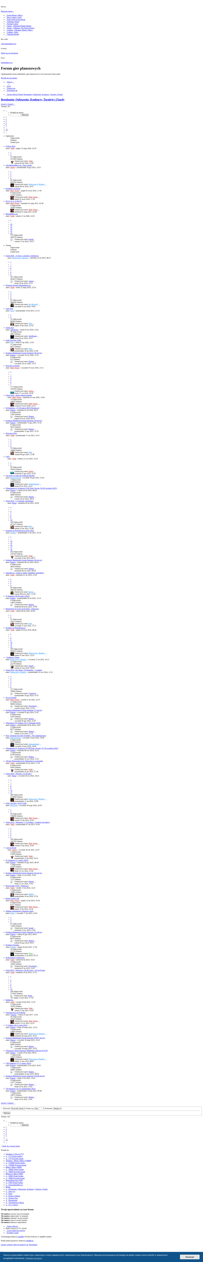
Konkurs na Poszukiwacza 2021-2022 (20, 531)
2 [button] (6, 119)
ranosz (31, 281)
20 (11, 225)
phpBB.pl (29, 1241)
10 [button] (7, 130)
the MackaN (33, 304)
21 (11, 227)
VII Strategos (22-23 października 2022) (21, 1089)
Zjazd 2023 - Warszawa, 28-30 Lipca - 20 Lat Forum (25, 970)
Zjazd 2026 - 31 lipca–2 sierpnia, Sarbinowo (22, 256)
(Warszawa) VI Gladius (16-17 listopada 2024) (23, 723)
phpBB (20, 1237)
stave (12, 311)
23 (11, 231)
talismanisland (15, 478)
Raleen (13, 355)
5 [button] (6, 126)
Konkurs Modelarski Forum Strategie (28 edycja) (24, 560)
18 (11, 550)
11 (11, 645)
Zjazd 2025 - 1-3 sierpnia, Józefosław (19, 501)
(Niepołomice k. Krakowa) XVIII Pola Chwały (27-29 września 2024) (32, 748)
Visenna (13, 1015)
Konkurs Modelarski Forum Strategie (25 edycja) (24, 932)
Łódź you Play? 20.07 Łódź (16, 803)
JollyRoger (14, 330)
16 (11, 545)
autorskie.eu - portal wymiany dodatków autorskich (25, 573)
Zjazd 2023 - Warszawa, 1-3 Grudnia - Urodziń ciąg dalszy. (28, 822)
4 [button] (6, 123)
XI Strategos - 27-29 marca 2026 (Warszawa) (22, 408)
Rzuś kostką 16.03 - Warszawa (17, 886)
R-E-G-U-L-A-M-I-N (14, 201)
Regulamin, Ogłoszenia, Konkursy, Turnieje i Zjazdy (32, 99)
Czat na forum (11, 848)
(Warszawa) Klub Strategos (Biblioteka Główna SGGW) (27, 1051)
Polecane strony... (7, 11)
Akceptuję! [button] (189, 1257)
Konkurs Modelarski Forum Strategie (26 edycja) (24, 873)
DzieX (31, 666)
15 (11, 543)
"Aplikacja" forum (12, 657)
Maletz (31, 894)
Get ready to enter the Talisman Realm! (20, 476)
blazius (31, 592)
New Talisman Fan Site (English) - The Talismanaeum (26, 736)
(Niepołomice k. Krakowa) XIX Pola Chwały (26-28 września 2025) (31, 488)
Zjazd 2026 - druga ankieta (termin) (19, 395)
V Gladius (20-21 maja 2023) (16, 1025)
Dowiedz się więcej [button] (34, 1258)
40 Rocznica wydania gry (15, 958)
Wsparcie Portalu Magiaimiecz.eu (18, 285)
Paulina (13, 533)
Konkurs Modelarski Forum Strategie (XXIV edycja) (25, 1038)
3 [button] (6, 121)
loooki (31, 239)
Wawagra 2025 (11, 433)
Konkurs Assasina (12, 945)
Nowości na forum (13, 366)
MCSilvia (14, 805)
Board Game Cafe (12, 898)
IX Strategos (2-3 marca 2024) (17, 860)
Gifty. (8, 457)
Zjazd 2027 (10, 328)
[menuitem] (8, 86)
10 (11, 520)
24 (11, 233)
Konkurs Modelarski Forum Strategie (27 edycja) (24, 710)
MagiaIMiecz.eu (12, 214)
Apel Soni (9, 309)
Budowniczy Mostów (37, 184)
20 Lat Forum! (11, 698)
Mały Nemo (14, 191)
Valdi (12, 148)
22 (11, 229)
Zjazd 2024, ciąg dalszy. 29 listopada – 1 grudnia (24, 670)
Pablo (12, 913)
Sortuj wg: (30, 1108)
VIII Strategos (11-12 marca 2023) (18, 1063)
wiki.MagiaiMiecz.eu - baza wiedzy (19, 165)
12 (11, 647)
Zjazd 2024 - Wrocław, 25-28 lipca (18, 774)
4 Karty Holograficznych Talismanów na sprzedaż (24, 761)
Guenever (32, 693)
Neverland (32, 706)
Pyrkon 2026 (10, 146)
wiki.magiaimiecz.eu (8, 44)
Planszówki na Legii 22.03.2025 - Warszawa (22, 609)
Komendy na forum (13, 189)
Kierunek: (49, 1108)
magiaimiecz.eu (6, 63)
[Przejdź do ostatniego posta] (33, 161)
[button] (6, 110)
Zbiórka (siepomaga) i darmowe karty (20, 911)
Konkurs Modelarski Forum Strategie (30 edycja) (24, 353)
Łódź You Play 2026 (13, 340)
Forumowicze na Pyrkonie (15, 1013)
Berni (14, 503)
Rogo (31, 953)
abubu (12, 167)
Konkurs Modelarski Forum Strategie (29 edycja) (24, 421)
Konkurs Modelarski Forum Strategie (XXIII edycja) (25, 1076)
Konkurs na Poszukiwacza (15, 628)
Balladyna (9, 1000)
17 (11, 547)
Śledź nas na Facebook (9, 53)
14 (11, 541)
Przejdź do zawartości (9, 78)
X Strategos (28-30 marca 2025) (17, 596)
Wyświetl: (7, 1108)
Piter (12, 342)
